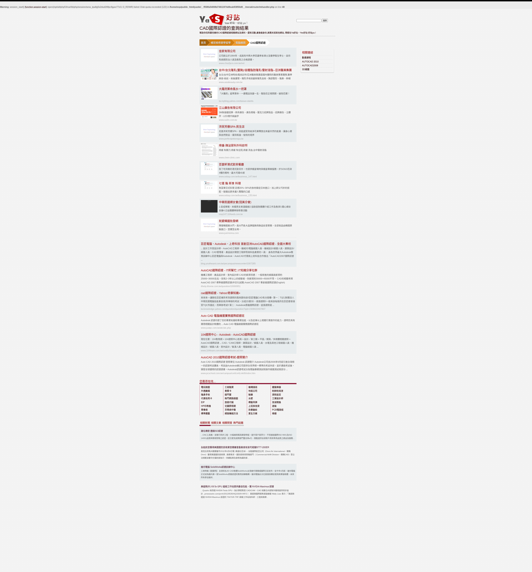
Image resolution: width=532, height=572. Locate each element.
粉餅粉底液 (277, 391)
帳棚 (274, 413)
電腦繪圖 (240, 42)
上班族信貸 (253, 406)
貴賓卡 (228, 391)
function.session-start (35, 7)
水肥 (250, 398)
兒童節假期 (230, 406)
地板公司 (252, 391)
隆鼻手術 (205, 394)
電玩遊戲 (205, 387)
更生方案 (252, 413)
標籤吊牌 (252, 402)
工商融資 (229, 387)
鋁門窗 (228, 394)
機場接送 (252, 387)
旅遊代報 (229, 402)
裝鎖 (250, 394)
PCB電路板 (277, 410)
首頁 (203, 42)
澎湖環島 (276, 402)
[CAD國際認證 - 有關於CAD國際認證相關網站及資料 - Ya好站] (223, 19)
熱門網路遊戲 (231, 398)
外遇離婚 (205, 391)
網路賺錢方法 (231, 413)
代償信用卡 (206, 398)
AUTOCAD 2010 (310, 61)
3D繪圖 (305, 69)
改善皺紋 (252, 410)
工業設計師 (277, 398)
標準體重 (205, 413)
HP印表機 (206, 406)
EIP (203, 402)
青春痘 (204, 410)
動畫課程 (306, 57)
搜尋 (325, 21)
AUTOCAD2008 (310, 65)
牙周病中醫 (230, 410)
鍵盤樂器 (276, 387)
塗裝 (274, 406)
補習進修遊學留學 (221, 42)
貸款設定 (276, 394)
